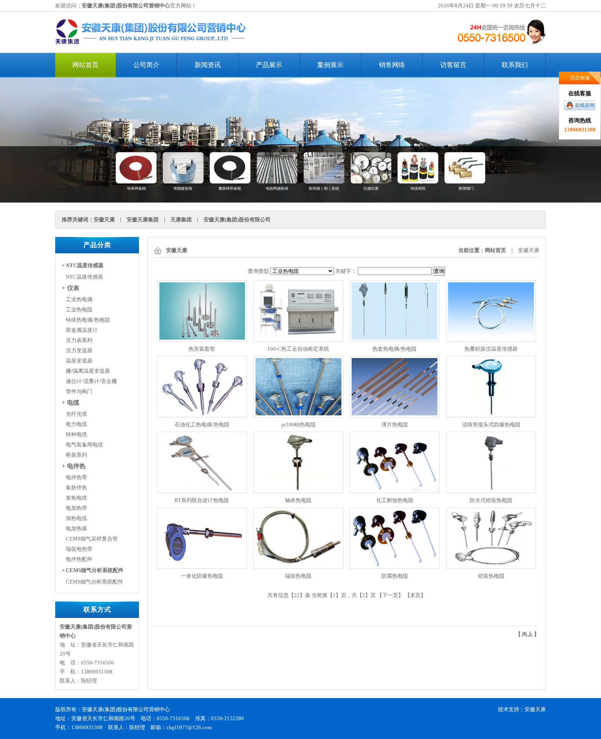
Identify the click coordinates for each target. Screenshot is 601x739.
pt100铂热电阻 (298, 424)
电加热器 (76, 528)
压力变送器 (79, 350)
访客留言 (453, 64)
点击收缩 (580, 78)
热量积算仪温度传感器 (491, 349)
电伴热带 (76, 477)
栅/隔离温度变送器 (88, 371)
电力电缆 (76, 424)
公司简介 (146, 64)
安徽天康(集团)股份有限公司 (237, 219)
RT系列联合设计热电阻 (202, 500)
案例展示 (330, 64)
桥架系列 (76, 455)
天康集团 (181, 219)
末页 (415, 595)
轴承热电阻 (298, 500)
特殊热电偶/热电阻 (88, 320)
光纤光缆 (76, 414)
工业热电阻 (79, 309)
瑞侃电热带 (79, 549)
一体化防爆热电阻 (202, 576)
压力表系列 (79, 340)
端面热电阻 (298, 576)
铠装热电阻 (491, 576)
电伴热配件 (79, 559)
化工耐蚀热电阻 (394, 500)
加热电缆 (76, 518)
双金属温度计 (82, 330)
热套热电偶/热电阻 (394, 349)
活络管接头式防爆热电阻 (491, 424)
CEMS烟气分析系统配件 (94, 582)
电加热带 (76, 508)
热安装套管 (201, 349)
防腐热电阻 (394, 576)
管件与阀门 (79, 391)
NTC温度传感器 (84, 277)
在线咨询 (584, 105)
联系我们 (515, 64)
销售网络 (392, 64)
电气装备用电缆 (84, 445)
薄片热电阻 (394, 424)
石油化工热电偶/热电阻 (202, 424)
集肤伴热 (76, 487)
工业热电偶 (79, 299)
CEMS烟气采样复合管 (92, 539)
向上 (527, 634)
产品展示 (269, 64)
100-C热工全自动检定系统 (298, 349)
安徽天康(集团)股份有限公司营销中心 (126, 5)
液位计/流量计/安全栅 (91, 381)
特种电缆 (76, 434)
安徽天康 (104, 219)
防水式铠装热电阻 (491, 500)
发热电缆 (76, 498)
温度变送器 (79, 361)
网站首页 (85, 64)
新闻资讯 (208, 64)
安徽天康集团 (143, 219)
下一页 (390, 595)
